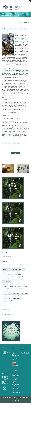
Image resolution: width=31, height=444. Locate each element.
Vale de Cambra (6, 295)
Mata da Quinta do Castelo (8, 271)
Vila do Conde (19, 295)
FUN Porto (25, 267)
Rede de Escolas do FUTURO (21, 38)
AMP (4, 264)
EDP (27, 264)
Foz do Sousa (18, 267)
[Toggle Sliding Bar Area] (29, 1)
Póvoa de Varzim (12, 286)
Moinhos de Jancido (7, 274)
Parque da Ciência (6, 279)
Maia (23, 269)
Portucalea (5, 286)
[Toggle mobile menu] (28, 5)
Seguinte (26, 22)
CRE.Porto (14, 397)
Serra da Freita (6, 293)
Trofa (22, 293)
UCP (26, 293)
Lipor (20, 269)
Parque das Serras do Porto (17, 279)
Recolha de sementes (22, 286)
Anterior (21, 22)
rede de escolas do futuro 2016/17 (14, 143)
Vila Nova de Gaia (6, 298)
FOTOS (3, 118)
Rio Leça (4, 288)
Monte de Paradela (17, 274)
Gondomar (5, 269)
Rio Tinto (10, 288)
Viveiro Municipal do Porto (17, 298)
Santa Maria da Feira (7, 291)
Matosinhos (18, 271)
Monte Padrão (6, 276)
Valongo (12, 295)
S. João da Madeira (17, 288)
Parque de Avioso (6, 281)
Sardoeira (22, 291)
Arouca (8, 264)
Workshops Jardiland (7, 300)
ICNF (10, 269)
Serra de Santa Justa (15, 293)
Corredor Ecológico (20, 264)
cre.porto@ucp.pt (16, 392)
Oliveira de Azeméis (14, 276)
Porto (24, 283)
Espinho (4, 267)
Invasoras (15, 269)
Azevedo (13, 264)
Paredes (22, 276)
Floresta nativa (11, 267)
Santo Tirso (15, 291)
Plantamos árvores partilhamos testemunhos (12, 283)
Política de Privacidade (21, 397)
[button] (3, 168)
